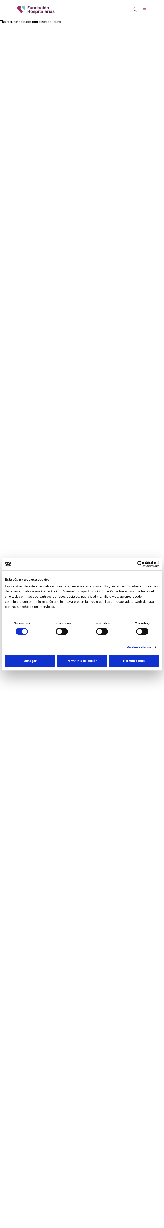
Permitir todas (134, 661)
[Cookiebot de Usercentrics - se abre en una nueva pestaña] (140, 564)
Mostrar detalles (138, 647)
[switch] (62, 631)
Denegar (30, 661)
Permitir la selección (82, 661)
